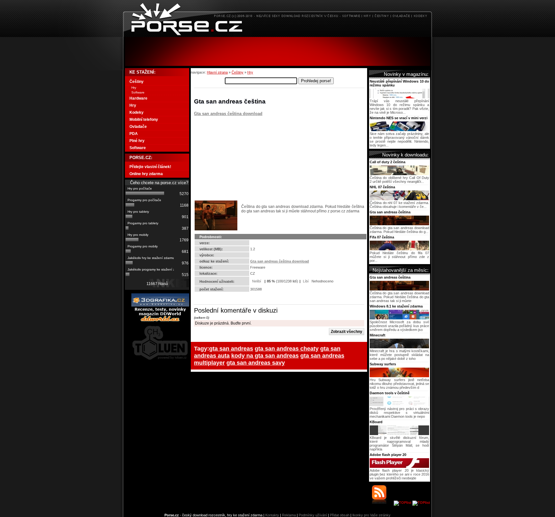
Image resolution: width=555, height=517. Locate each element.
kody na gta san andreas (265, 355)
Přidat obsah (339, 515)
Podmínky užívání (313, 515)
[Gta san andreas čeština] (399, 224)
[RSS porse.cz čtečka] (382, 502)
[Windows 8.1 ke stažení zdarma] (399, 318)
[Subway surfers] (399, 376)
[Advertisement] (277, 51)
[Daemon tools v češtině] (399, 405)
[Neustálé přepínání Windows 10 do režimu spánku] (399, 97)
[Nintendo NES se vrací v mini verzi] (399, 130)
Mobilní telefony (143, 119)
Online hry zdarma (146, 174)
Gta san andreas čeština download (228, 113)
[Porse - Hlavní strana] (277, 35)
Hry (250, 72)
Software (138, 92)
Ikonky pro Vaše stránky (371, 515)
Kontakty (272, 515)
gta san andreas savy (255, 362)
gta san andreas (231, 348)
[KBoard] (399, 434)
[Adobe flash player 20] (399, 466)
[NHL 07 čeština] (399, 199)
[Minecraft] (399, 347)
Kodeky (136, 112)
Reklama (289, 515)
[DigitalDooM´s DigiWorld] (160, 320)
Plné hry (137, 140)
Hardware (138, 98)
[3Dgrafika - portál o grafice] (160, 305)
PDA (133, 133)
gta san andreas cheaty (287, 348)
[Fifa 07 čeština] (399, 249)
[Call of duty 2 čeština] (399, 174)
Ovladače (138, 126)
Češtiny (237, 72)
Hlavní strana (217, 72)
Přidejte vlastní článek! (150, 167)
